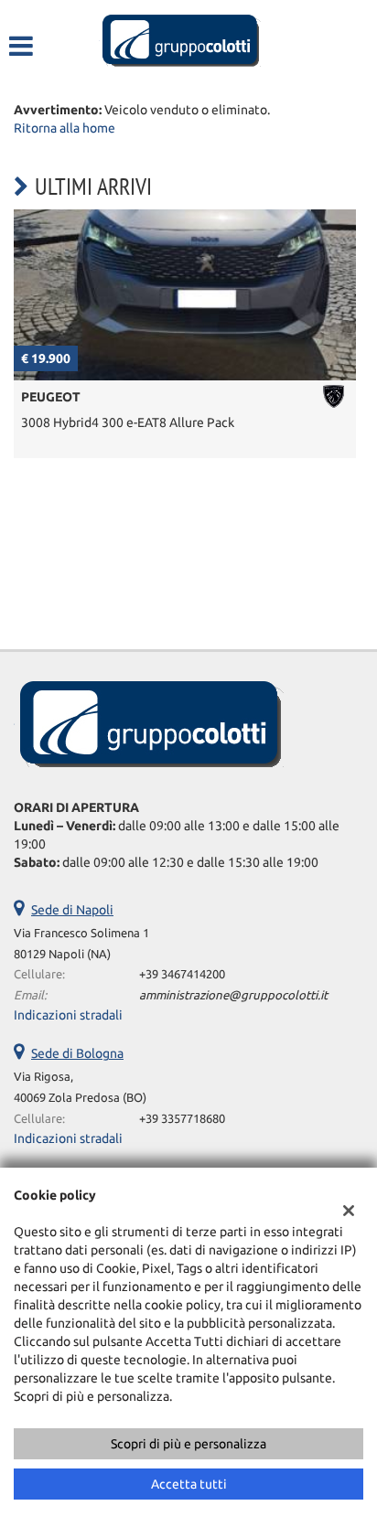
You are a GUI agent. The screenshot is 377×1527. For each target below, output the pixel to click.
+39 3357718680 (182, 1119)
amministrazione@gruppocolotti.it (233, 995)
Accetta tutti (189, 1484)
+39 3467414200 (182, 974)
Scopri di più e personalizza (188, 1443)
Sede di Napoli (72, 909)
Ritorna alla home (64, 128)
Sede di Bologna (77, 1053)
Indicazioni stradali (68, 1015)
